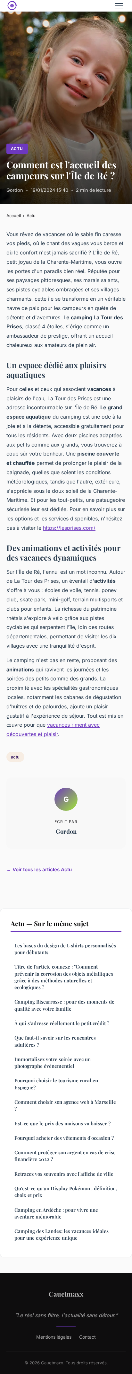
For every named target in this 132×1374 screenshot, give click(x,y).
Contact (87, 1337)
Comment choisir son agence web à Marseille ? (65, 1105)
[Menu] (119, 6)
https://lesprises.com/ (69, 528)
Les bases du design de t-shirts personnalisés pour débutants (65, 948)
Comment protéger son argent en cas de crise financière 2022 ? (65, 1155)
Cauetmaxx (66, 1293)
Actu (17, 148)
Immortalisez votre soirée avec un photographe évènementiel (52, 1062)
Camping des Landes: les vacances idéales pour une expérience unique (61, 1234)
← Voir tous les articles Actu (39, 869)
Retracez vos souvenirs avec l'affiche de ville (63, 1174)
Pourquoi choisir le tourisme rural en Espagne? (56, 1083)
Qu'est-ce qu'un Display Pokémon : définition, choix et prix (65, 1191)
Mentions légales (53, 1337)
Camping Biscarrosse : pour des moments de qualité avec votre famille (64, 1005)
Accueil (13, 215)
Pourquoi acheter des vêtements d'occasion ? (64, 1138)
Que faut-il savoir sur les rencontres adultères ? (55, 1041)
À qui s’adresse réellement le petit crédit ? (61, 1023)
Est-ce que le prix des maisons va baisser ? (62, 1123)
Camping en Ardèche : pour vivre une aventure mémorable (56, 1213)
